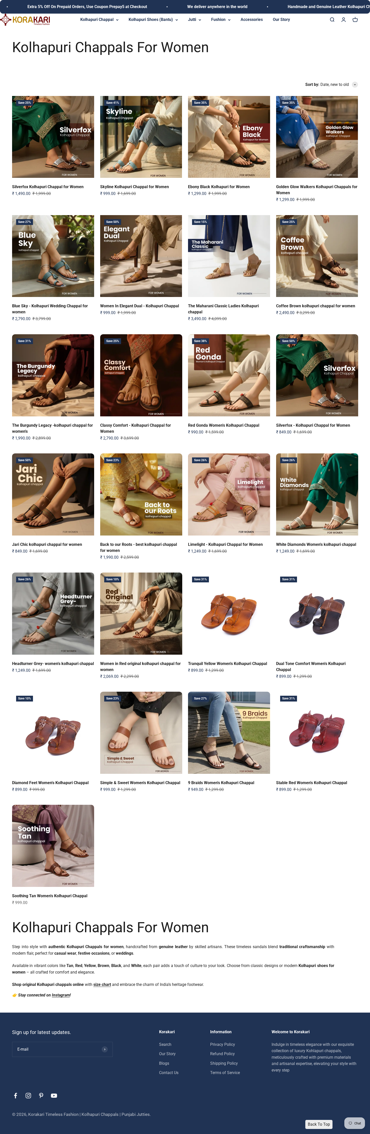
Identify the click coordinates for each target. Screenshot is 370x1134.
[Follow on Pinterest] (41, 1095)
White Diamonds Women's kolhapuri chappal (316, 544)
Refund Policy (222, 1053)
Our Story (281, 19)
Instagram (61, 995)
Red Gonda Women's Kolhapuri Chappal (223, 425)
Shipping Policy (224, 1063)
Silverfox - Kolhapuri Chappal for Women (313, 425)
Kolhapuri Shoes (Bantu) (151, 19)
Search (165, 1044)
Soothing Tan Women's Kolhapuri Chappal (49, 895)
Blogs (164, 1063)
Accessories (252, 19)
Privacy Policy (222, 1044)
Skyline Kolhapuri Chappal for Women (134, 186)
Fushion (218, 19)
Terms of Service (225, 1072)
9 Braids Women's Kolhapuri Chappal (221, 782)
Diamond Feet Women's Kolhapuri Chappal (50, 782)
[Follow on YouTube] (54, 1095)
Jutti (192, 19)
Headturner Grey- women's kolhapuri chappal (53, 663)
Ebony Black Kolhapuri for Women (219, 186)
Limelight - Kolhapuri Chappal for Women (225, 544)
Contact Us (168, 1072)
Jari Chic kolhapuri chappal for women (47, 544)
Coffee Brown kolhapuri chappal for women (315, 306)
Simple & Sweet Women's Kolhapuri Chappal (140, 782)
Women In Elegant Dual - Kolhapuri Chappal (139, 306)
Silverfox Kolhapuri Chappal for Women (48, 186)
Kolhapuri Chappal (97, 19)
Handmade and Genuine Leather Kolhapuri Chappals (276, 6)
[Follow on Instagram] (28, 1095)
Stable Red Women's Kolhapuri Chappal (311, 782)
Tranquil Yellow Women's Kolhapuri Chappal (227, 663)
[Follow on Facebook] (15, 1095)
